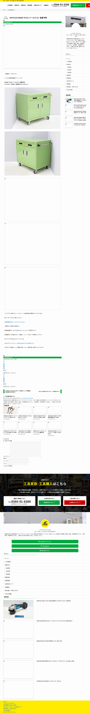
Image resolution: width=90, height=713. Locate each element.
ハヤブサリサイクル (27, 398)
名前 (5, 458)
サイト (5, 463)
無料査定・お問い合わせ (72, 86)
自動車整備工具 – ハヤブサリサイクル (14, 322)
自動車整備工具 (8, 22)
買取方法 (69, 64)
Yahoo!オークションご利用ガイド (12, 707)
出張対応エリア (70, 81)
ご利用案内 (69, 61)
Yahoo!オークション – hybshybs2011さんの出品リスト (19, 343)
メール (5, 461)
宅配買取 (69, 72)
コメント (6, 456)
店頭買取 (69, 67)
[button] (4, 361)
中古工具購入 (70, 89)
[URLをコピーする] (4, 370)
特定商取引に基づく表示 (9, 705)
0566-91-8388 (61, 4)
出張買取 (69, 69)
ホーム (68, 58)
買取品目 (69, 75)
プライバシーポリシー (9, 703)
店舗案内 (69, 84)
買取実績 (69, 78)
